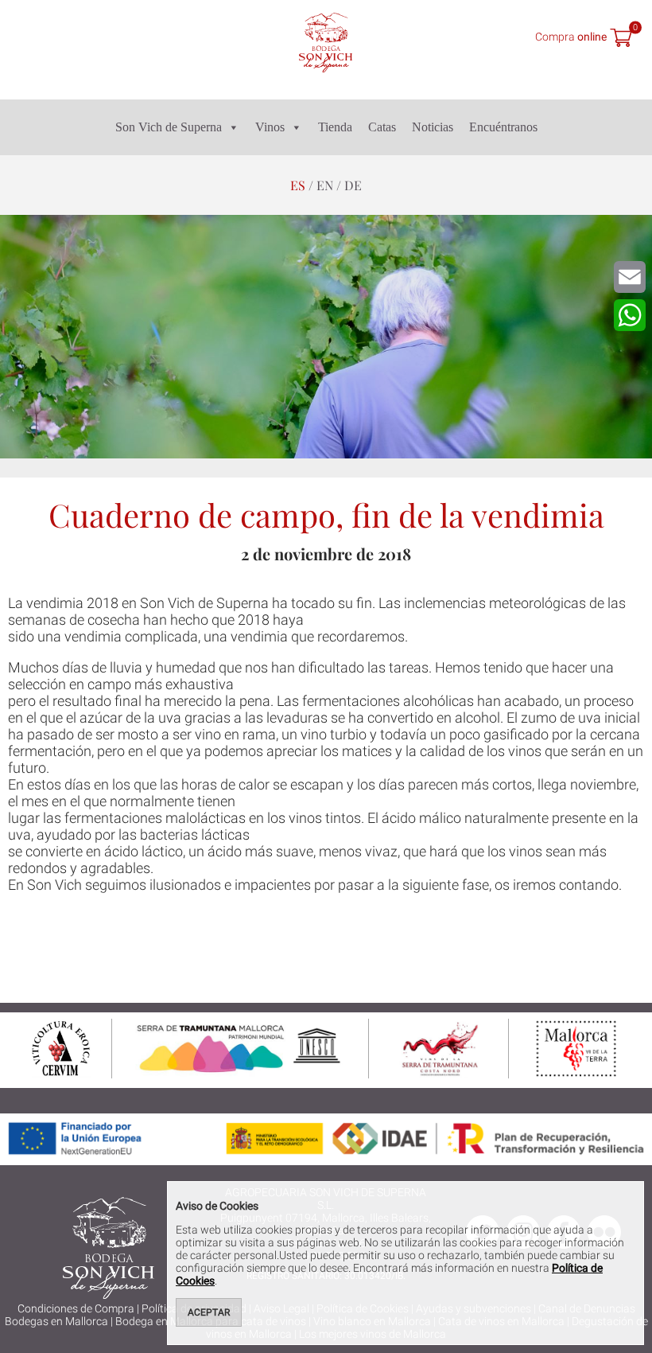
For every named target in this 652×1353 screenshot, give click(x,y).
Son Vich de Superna (168, 127)
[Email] (630, 277)
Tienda (335, 127)
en (324, 185)
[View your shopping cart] (621, 39)
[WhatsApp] (630, 315)
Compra (571, 35)
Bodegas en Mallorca (56, 1321)
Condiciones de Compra (75, 1308)
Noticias (432, 127)
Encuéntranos (503, 127)
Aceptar (209, 1312)
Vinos (270, 127)
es (297, 185)
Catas (382, 127)
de (353, 185)
